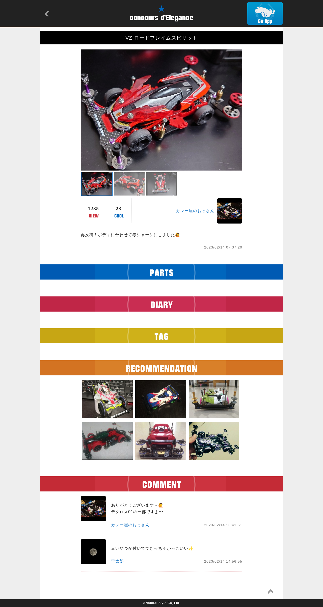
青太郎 (117, 561)
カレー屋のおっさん (195, 211)
